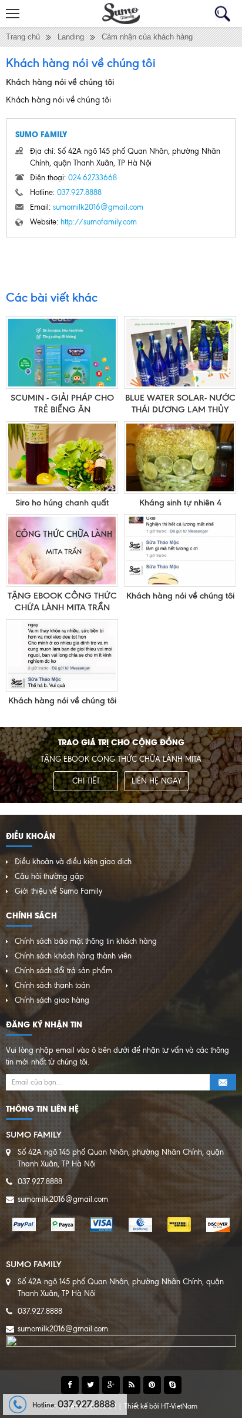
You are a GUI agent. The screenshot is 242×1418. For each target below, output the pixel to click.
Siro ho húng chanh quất (62, 502)
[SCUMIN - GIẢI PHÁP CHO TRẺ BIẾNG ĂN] (62, 352)
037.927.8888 (79, 192)
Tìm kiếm (222, 14)
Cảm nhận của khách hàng (147, 36)
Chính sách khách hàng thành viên (73, 955)
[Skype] (173, 1385)
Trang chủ (23, 36)
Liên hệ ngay (157, 780)
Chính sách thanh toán (52, 985)
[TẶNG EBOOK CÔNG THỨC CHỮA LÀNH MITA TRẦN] (62, 550)
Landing (71, 36)
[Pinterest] (152, 1385)
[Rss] (131, 1385)
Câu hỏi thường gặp (49, 876)
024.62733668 (92, 177)
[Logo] (121, 13)
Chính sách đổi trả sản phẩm (63, 970)
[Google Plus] (111, 1385)
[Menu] (13, 13)
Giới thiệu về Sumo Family (58, 891)
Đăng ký (223, 1082)
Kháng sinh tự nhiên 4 (180, 502)
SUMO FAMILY (41, 134)
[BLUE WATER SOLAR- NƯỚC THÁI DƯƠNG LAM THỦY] (180, 352)
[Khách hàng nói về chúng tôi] (180, 550)
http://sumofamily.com (98, 221)
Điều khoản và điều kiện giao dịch (73, 861)
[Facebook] (70, 1385)
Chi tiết (86, 780)
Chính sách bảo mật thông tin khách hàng (86, 941)
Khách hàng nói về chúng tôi (180, 595)
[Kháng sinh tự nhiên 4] (180, 457)
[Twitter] (90, 1385)
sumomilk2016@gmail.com (98, 207)
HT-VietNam (179, 1406)
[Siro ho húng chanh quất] (62, 457)
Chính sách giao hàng (52, 1000)
